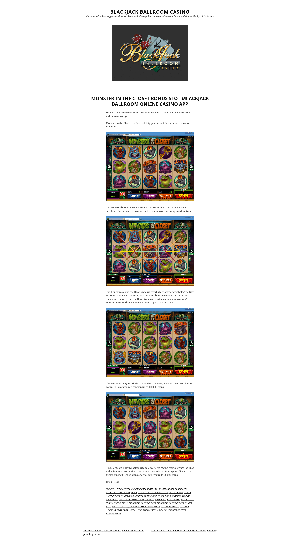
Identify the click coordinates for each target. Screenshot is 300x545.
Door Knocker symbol (177, 496)
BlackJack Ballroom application (149, 492)
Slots (126, 510)
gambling (160, 499)
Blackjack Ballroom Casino (150, 12)
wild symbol (150, 510)
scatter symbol (170, 506)
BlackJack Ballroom (118, 492)
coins (161, 496)
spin (132, 510)
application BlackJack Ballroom (134, 489)
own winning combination (144, 506)
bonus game (176, 492)
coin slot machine (145, 496)
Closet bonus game (123, 496)
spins (139, 510)
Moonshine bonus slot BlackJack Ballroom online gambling (184, 530)
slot (119, 510)
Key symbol (173, 499)
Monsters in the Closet (142, 503)
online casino (120, 506)
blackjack (180, 489)
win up (162, 510)
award (157, 489)
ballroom (168, 489)
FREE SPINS (112, 499)
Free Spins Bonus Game (131, 499)
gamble (149, 499)
